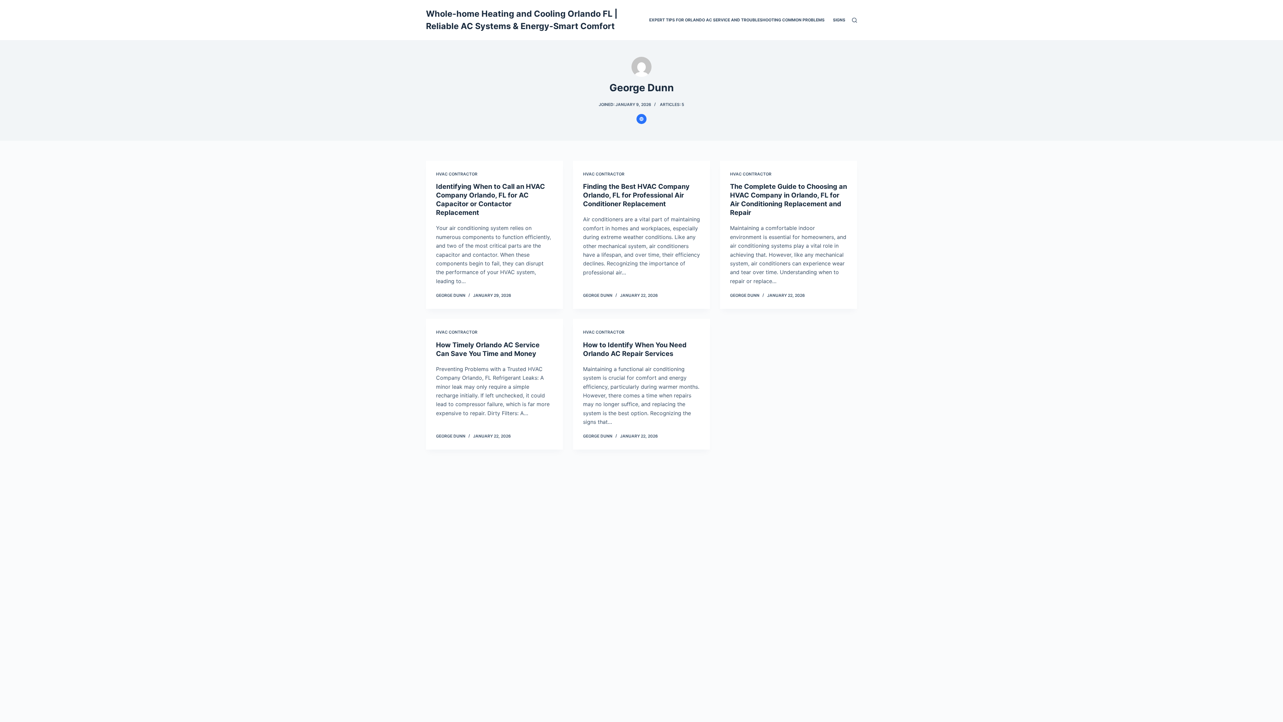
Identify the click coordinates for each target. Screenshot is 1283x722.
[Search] (854, 20)
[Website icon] (641, 119)
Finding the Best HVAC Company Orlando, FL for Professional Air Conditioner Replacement (636, 195)
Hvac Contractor (456, 173)
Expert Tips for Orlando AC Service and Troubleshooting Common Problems (737, 19)
